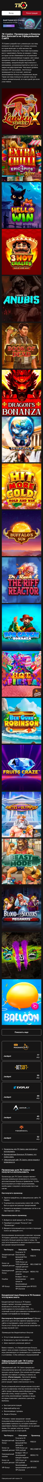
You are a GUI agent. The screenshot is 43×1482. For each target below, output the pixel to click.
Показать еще (21, 1032)
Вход (11, 13)
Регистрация (31, 13)
